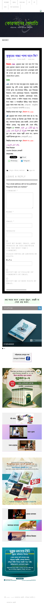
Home (6, 2)
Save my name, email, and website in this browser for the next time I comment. (20, 246)
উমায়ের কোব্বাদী (21, 59)
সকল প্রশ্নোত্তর (14, 7)
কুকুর (30, 170)
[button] (2, 348)
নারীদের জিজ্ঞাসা (31, 536)
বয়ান (5, 7)
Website (10, 231)
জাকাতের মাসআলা (13, 525)
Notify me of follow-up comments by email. (20, 273)
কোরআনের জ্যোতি (21, 23)
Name (10, 212)
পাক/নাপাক (21, 170)
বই (29, 2)
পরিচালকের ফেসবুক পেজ (22, 355)
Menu (5, 40)
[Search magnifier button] (40, 308)
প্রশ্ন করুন (22, 2)
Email (10, 221)
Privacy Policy (22, 605)
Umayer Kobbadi (19, 358)
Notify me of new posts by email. (21, 282)
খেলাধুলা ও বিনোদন (13, 170)
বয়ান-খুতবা (31, 432)
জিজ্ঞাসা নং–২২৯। (28, 112)
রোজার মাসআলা (31, 514)
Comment (12, 191)
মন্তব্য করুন (31, 59)
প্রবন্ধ (14, 2)
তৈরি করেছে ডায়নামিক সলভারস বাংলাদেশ (26, 602)
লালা (33, 170)
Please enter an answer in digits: (21, 255)
